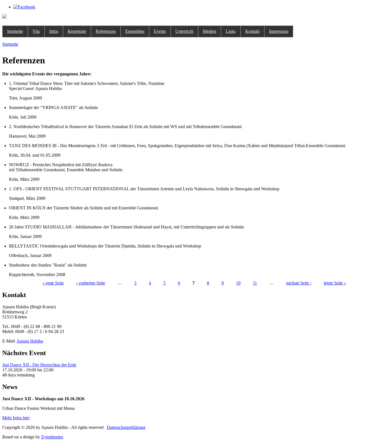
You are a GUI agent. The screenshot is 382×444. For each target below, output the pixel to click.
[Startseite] (4, 17)
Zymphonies (52, 436)
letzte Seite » (335, 283)
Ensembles (134, 31)
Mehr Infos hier (16, 417)
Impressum (278, 31)
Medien (209, 31)
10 (238, 283)
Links (231, 31)
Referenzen (106, 31)
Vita (36, 31)
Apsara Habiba (29, 341)
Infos (53, 31)
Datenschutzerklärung (126, 427)
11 (255, 283)
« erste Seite (53, 283)
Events (160, 31)
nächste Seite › (299, 283)
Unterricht (184, 31)
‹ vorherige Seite (90, 283)
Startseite (15, 31)
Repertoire (77, 31)
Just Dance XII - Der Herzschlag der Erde (39, 364)
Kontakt (252, 31)
